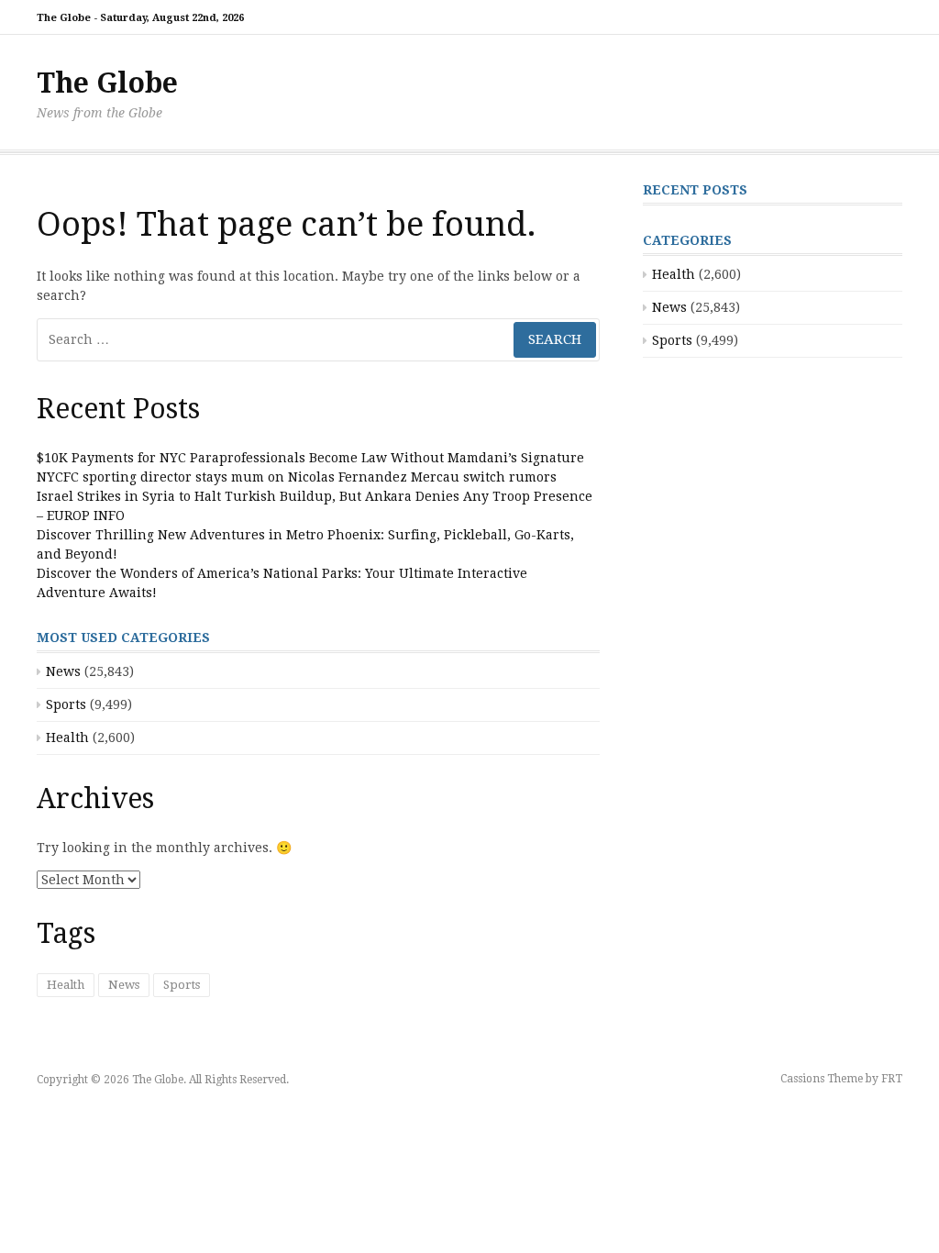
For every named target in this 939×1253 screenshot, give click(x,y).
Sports (66, 704)
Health (67, 737)
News (63, 671)
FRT (891, 1078)
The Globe (107, 83)
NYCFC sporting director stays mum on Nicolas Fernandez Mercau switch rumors (297, 477)
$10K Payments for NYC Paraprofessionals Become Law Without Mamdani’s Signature (310, 457)
